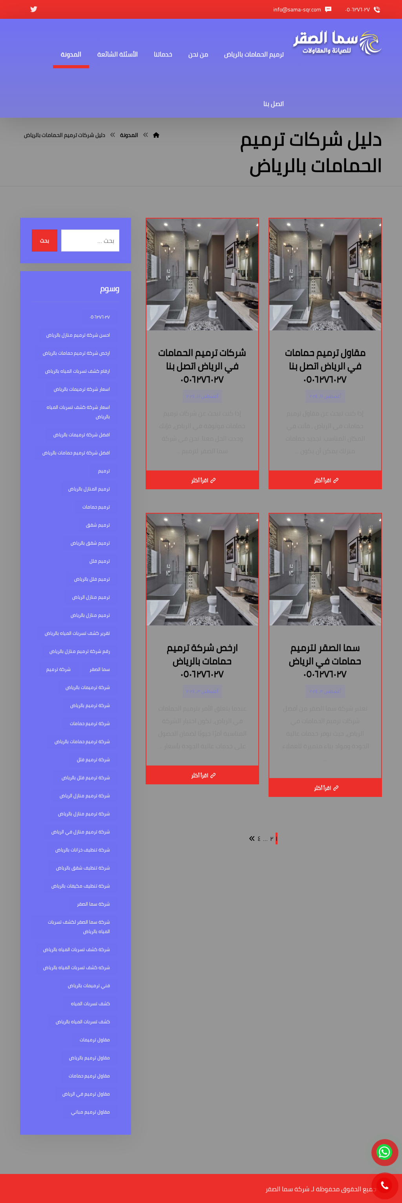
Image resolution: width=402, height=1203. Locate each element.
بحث (44, 241)
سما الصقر (100, 669)
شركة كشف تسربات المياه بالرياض (76, 949)
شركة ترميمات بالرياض (88, 687)
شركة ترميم (58, 669)
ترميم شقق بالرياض (90, 542)
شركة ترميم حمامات (90, 723)
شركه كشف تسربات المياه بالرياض (76, 967)
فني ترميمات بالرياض (89, 985)
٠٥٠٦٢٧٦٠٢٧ (100, 316)
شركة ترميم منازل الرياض (85, 795)
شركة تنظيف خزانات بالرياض (82, 849)
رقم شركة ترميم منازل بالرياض (79, 651)
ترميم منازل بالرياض (90, 615)
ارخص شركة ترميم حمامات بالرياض (76, 352)
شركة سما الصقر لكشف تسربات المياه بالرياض (79, 926)
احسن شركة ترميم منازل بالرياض (78, 334)
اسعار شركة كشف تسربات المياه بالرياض (78, 412)
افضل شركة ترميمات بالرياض (81, 434)
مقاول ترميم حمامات (89, 1075)
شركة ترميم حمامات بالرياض (82, 741)
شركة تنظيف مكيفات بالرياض (80, 885)
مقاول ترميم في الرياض (86, 1093)
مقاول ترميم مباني (90, 1111)
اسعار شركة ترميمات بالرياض (82, 389)
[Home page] (156, 135)
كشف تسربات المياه (90, 1003)
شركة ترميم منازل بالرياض (84, 813)
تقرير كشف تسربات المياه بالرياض (77, 633)
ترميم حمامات (96, 506)
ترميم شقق (98, 524)
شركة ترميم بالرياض (90, 705)
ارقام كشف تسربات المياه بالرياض (77, 370)
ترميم (104, 470)
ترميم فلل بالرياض (92, 578)
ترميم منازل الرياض (91, 597)
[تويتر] (33, 9)
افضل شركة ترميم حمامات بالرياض (76, 452)
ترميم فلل (100, 560)
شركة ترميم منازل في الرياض (80, 831)
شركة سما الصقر (93, 903)
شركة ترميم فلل (93, 759)
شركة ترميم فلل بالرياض (86, 777)
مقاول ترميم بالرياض (89, 1057)
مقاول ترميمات (95, 1039)
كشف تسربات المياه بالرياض (83, 1021)
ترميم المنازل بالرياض (89, 488)
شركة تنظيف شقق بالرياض (83, 867)
